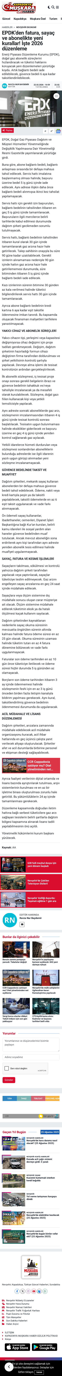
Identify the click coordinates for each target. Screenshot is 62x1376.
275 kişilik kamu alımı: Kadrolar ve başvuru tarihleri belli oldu (43, 1018)
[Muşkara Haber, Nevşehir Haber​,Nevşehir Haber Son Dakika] (19, 7)
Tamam (39, 1372)
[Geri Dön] (9, 1366)
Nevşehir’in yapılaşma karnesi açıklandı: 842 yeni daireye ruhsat (45, 962)
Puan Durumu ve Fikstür (18, 1314)
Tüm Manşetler (13, 1317)
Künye (8, 1339)
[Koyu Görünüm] (49, 7)
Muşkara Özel (38, 18)
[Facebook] (17, 1291)
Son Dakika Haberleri (16, 1320)
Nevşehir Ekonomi (26, 27)
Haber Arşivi (12, 1324)
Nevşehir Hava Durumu (17, 1303)
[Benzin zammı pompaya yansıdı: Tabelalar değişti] (16, 949)
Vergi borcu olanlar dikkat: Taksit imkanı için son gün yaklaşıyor (15, 1018)
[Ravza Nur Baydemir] (10, 919)
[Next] (39, 1291)
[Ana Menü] (57, 7)
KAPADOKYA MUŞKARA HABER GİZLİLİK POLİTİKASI (31, 1335)
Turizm (53, 18)
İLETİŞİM (9, 1332)
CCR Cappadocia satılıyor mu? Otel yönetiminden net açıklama (15, 990)
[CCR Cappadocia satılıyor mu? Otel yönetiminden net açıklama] (16, 977)
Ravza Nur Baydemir (31, 918)
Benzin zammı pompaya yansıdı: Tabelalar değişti (15, 960)
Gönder (9, 1079)
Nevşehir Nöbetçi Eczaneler (20, 1300)
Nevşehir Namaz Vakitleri (19, 1307)
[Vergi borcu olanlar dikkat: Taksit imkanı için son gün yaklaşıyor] (16, 1005)
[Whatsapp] (44, 1291)
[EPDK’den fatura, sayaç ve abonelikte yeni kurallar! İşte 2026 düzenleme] (31, 109)
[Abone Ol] (58, 130)
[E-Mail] (22, 924)
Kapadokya (20, 18)
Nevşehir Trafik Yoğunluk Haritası (23, 1310)
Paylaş (9, 130)
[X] (22, 1291)
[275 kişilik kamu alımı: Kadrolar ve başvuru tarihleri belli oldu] (46, 1005)
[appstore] (17, 1347)
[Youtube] (33, 1291)
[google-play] (44, 1347)
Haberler (7, 27)
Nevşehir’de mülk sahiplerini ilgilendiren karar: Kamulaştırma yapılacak (45, 990)
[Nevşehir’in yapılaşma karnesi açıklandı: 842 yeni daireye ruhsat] (46, 949)
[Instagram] (28, 1291)
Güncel (6, 18)
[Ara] (53, 7)
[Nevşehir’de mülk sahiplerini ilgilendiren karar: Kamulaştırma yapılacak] (46, 977)
